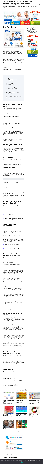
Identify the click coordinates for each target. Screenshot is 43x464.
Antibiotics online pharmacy (31, 452)
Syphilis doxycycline (7, 428)
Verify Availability (10, 93)
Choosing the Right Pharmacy (12, 79)
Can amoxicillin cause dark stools (33, 415)
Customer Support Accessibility (12, 88)
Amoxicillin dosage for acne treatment (21, 415)
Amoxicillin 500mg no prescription (7, 415)
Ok (21, 462)
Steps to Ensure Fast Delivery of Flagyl (12, 92)
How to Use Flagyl (10, 83)
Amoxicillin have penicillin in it (34, 401)
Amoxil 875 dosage (30, 28)
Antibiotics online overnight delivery (10, 457)
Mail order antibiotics (18, 454)
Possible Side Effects (11, 84)
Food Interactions (10, 98)
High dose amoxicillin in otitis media (33, 31)
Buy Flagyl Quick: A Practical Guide (12, 78)
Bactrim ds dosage (19, 400)
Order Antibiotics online (7, 452)
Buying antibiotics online (8, 454)
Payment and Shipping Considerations (14, 87)
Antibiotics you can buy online (18, 452)
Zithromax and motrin (20, 428)
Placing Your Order (10, 80)
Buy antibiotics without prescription (29, 454)
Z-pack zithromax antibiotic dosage (33, 27)
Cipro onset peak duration (31, 32)
